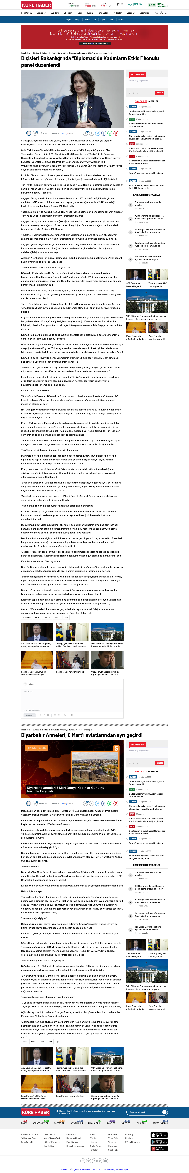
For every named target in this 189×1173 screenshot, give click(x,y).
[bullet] (58, 715)
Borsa (24, 1122)
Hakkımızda (65, 1169)
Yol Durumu (141, 1122)
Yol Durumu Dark (28, 1138)
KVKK (101, 1169)
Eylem (42, 1041)
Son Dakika (26, 12)
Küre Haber (25, 53)
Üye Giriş (129, 1134)
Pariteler (125, 1122)
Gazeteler (144, 12)
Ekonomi (68, 12)
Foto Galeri (103, 12)
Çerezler (95, 1169)
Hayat (112, 20)
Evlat (33, 1041)
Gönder (29, 715)
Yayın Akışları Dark (52, 1138)
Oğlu (57, 1041)
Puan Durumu (94, 1122)
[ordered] (55, 715)
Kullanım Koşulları (112, 1169)
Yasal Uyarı (124, 1169)
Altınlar (93, 1134)
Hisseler (111, 1122)
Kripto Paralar (160, 1122)
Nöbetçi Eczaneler (52, 1142)
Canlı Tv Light (27, 1142)
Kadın (90, 12)
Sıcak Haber (113, 1150)
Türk (66, 617)
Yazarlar (130, 12)
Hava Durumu (76, 1122)
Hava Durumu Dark (29, 1134)
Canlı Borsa (71, 1134)
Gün (50, 1041)
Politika (121, 20)
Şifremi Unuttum (132, 1142)
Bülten (87, 20)
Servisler (41, 12)
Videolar (118, 12)
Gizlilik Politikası (84, 1169)
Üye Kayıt (129, 1138)
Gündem (55, 12)
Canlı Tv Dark (49, 1134)
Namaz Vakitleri (41, 1122)
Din (95, 20)
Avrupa (77, 20)
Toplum (57, 617)
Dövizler (93, 1138)
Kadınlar (47, 617)
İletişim (74, 1169)
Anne (25, 1041)
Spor (80, 12)
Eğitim (103, 20)
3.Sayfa (68, 20)
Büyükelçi (27, 617)
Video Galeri (113, 1138)
